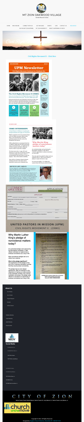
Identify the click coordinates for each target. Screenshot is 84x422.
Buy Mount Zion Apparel (26, 28)
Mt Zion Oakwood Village (41, 14)
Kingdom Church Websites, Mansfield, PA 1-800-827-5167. (45, 421)
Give (56, 25)
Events (49, 25)
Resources (73, 25)
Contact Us (63, 25)
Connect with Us (28, 25)
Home (8, 25)
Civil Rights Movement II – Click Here (42, 56)
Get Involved (40, 25)
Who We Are (15, 25)
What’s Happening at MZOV (57, 28)
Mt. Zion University (41, 28)
